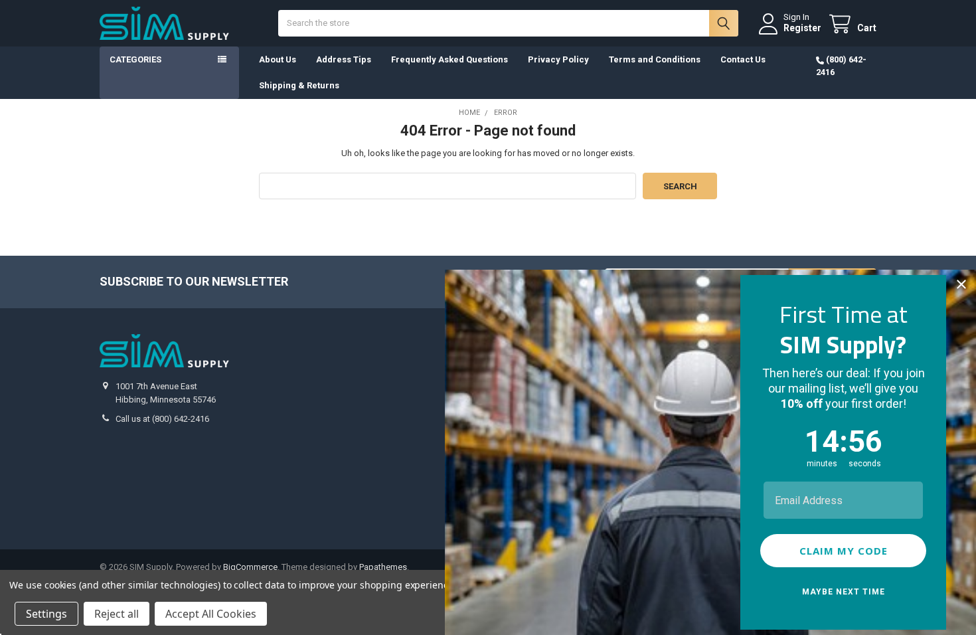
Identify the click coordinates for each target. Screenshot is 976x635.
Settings (46, 613)
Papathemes (383, 567)
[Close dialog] (961, 284)
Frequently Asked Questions (449, 59)
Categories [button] (135, 59)
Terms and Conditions (654, 59)
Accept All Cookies (210, 613)
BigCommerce (250, 567)
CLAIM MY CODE (843, 550)
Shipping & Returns (299, 85)
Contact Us (743, 59)
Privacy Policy (558, 59)
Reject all (116, 613)
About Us (277, 59)
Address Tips (343, 59)
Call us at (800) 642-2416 (162, 419)
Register (802, 28)
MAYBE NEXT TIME (843, 591)
